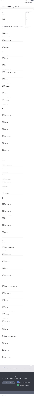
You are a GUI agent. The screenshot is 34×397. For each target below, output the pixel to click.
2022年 (26, 21)
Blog (27, 2)
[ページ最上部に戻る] (31, 365)
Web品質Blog (29, 2)
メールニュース (21, 368)
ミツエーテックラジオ (9, 368)
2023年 (26, 19)
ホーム (24, 2)
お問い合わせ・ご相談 (9, 382)
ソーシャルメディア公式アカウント (27, 368)
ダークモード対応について (30, 0)
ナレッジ (26, 2)
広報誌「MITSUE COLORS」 (15, 368)
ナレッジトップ (27, 27)
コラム (2, 368)
